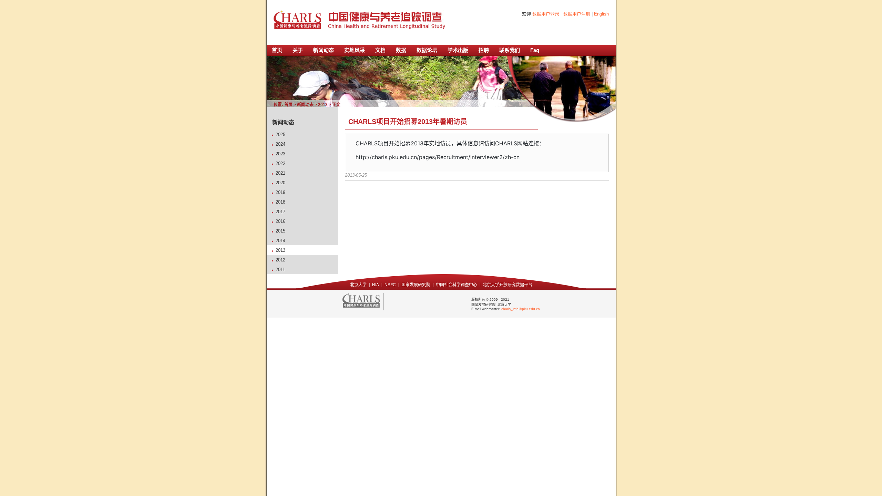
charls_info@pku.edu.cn (520, 309)
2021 (280, 173)
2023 (280, 153)
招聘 (484, 50)
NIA (375, 284)
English (601, 14)
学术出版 (458, 50)
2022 (280, 163)
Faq (534, 50)
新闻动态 (323, 50)
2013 (323, 104)
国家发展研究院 (415, 284)
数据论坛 (427, 50)
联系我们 (509, 50)
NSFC (390, 284)
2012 (280, 259)
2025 (280, 134)
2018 (280, 202)
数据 (401, 50)
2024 (280, 144)
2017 (280, 211)
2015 (280, 231)
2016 (280, 221)
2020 (280, 182)
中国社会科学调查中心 (456, 284)
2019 (280, 192)
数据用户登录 (545, 14)
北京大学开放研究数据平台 (507, 284)
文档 (380, 50)
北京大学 (358, 284)
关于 (298, 50)
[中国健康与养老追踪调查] (297, 20)
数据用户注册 (576, 14)
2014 (280, 240)
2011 (280, 269)
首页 (277, 50)
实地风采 (354, 50)
